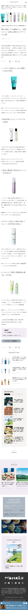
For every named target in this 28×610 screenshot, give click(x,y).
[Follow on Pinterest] (15, 583)
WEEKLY (13, 394)
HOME (2, 5)
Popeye (4, 601)
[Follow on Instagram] (5, 583)
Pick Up (14, 465)
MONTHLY (20, 394)
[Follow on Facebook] (9, 583)
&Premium (8, 601)
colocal (14, 601)
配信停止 (22, 510)
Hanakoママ (18, 601)
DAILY (7, 394)
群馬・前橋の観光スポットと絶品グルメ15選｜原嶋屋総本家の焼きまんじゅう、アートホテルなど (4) (16, 605)
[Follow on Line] (19, 583)
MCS (24, 601)
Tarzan (11, 601)
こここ (22, 601)
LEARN (6, 5)
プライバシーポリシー (17, 513)
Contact (2, 594)
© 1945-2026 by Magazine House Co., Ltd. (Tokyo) (14, 597)
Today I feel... (7, 603)
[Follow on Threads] (22, 583)
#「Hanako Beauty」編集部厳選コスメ (11, 340)
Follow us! (14, 530)
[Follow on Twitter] (12, 583)
